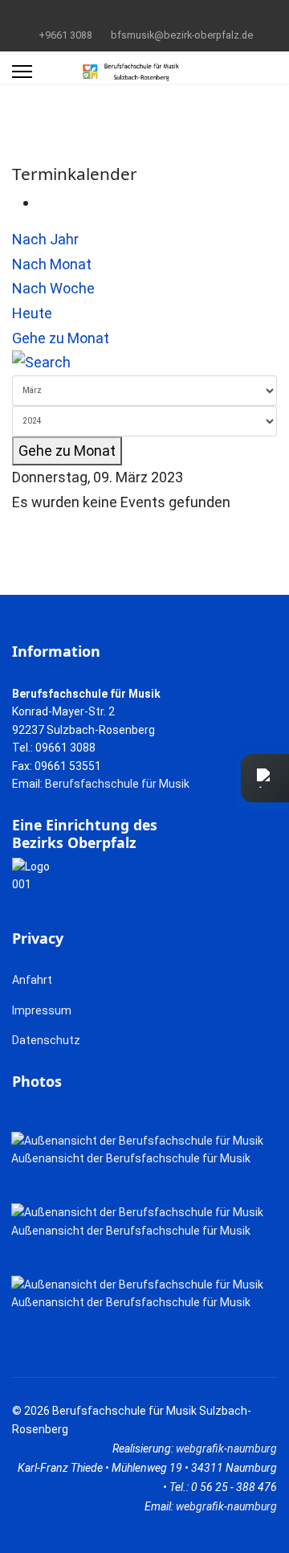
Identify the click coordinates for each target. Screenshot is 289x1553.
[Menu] (22, 71)
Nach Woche (53, 288)
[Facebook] (120, 15)
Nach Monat (52, 264)
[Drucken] (43, 202)
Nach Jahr (45, 239)
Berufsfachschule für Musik (117, 783)
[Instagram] (169, 15)
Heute (32, 313)
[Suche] (144, 362)
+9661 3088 (65, 35)
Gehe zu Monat (60, 338)
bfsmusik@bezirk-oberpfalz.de (182, 35)
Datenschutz (46, 1040)
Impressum (41, 1010)
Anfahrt (32, 979)
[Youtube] (144, 15)
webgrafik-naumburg (226, 1448)
